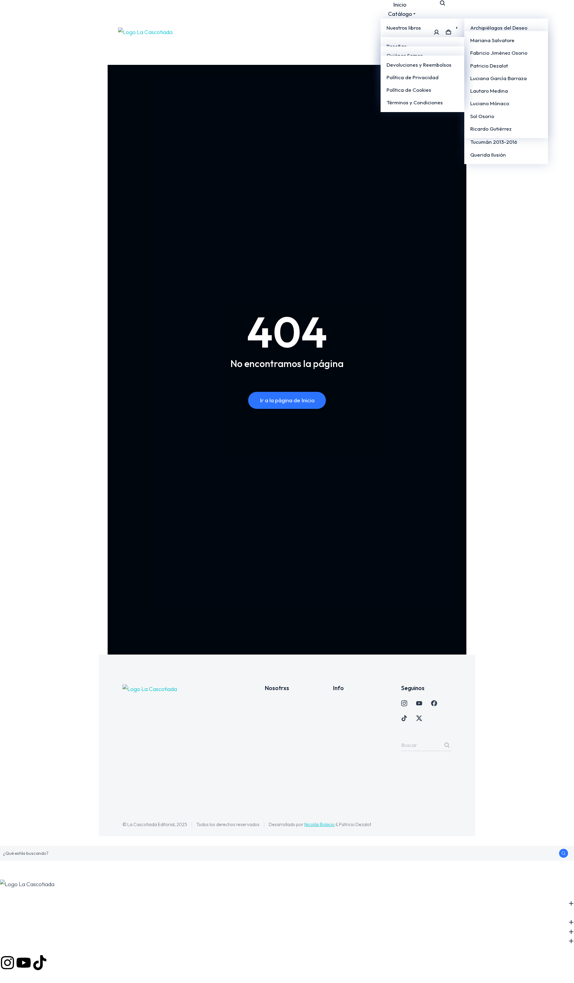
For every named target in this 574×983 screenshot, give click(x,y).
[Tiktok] (39, 962)
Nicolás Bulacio (319, 824)
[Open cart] (448, 32)
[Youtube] (23, 962)
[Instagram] (7, 962)
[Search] (446, 745)
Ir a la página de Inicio (287, 400)
